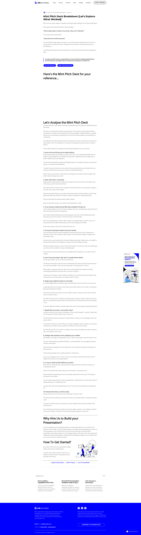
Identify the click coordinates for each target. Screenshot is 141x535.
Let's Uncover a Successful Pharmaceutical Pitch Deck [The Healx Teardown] (92, 481)
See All (103, 475)
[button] (60, 3)
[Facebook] (79, 508)
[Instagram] (85, 508)
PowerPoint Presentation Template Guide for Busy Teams (70, 481)
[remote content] (58, 65)
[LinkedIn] (82, 508)
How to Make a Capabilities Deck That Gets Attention (45, 481)
